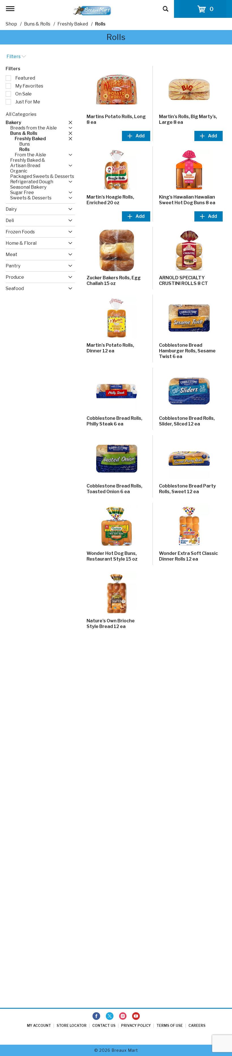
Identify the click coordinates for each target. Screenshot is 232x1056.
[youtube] (136, 1016)
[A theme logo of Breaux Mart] (92, 10)
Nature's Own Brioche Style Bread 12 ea (111, 623)
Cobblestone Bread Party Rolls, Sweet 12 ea (187, 488)
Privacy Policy (136, 1025)
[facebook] (96, 1016)
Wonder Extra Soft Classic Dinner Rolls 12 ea (188, 556)
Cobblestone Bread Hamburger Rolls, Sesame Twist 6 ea (187, 350)
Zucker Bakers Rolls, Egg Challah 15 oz (114, 280)
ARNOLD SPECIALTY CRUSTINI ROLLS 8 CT (183, 280)
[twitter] (109, 1016)
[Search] (165, 6)
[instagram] (122, 1016)
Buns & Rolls (37, 24)
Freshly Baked (72, 24)
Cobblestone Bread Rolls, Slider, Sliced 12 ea (187, 421)
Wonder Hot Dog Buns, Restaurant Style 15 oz (112, 556)
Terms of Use (169, 1025)
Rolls (100, 24)
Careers (196, 1025)
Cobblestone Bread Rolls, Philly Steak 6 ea (114, 421)
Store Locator (72, 1025)
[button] (69, 122)
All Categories (21, 114)
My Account (39, 1025)
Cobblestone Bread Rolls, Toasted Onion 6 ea (114, 488)
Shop (11, 24)
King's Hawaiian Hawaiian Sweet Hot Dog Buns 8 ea (187, 199)
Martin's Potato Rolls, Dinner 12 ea (110, 348)
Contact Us (103, 1025)
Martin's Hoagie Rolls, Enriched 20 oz (110, 199)
